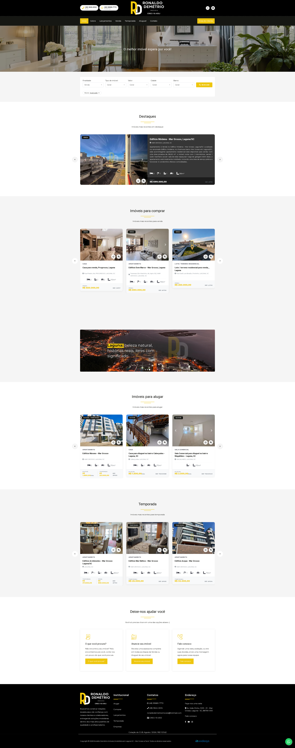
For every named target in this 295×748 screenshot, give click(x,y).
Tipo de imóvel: (111, 81)
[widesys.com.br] (202, 741)
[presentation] (75, 159)
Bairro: (176, 81)
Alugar (116, 704)
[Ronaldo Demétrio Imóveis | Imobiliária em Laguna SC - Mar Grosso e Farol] (147, 8)
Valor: (130, 81)
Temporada (130, 21)
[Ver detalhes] (143, 181)
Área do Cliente (206, 21)
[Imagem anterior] (84, 350)
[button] (85, 159)
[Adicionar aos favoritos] (138, 181)
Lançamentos (105, 21)
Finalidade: (87, 81)
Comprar (117, 709)
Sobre (93, 21)
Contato (153, 21)
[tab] (145, 369)
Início (84, 21)
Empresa (117, 727)
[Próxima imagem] (210, 350)
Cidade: (154, 81)
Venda (118, 21)
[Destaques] (147, 351)
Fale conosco (185, 661)
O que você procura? (96, 661)
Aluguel (142, 21)
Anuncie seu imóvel (142, 661)
